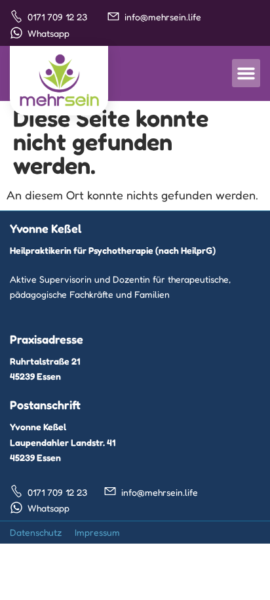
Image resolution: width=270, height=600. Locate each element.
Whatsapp (48, 33)
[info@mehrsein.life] (113, 16)
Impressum (97, 532)
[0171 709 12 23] (16, 16)
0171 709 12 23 (57, 16)
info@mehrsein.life (163, 16)
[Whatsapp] (16, 32)
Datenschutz (36, 532)
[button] (246, 73)
